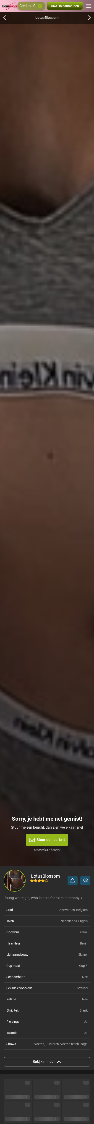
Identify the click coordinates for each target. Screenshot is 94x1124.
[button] (73, 880)
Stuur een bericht (51, 840)
